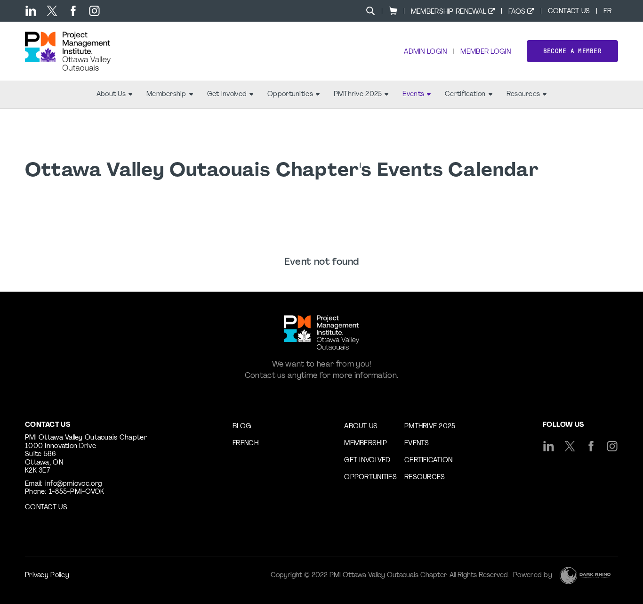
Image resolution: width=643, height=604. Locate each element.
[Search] (370, 11)
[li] (31, 11)
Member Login (485, 52)
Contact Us (569, 11)
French (245, 443)
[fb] (73, 11)
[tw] (52, 11)
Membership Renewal (448, 12)
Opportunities (290, 94)
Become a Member (572, 51)
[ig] (94, 11)
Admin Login (425, 52)
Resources (523, 94)
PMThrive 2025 (358, 94)
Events (413, 94)
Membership (166, 94)
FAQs (516, 12)
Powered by (532, 575)
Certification (465, 94)
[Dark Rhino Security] (585, 575)
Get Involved (227, 94)
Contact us (46, 507)
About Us (111, 94)
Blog (242, 426)
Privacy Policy (47, 575)
